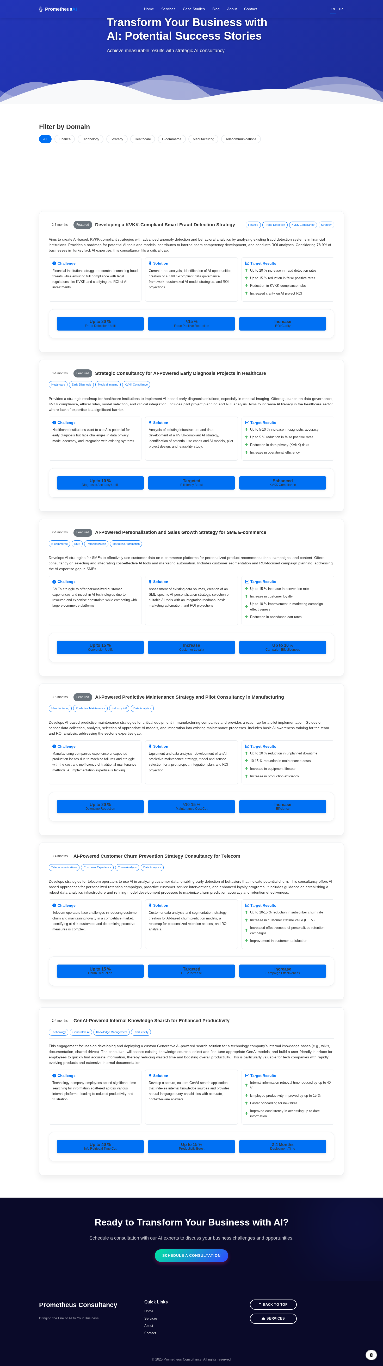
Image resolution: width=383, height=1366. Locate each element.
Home (149, 9)
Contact (250, 9)
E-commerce (171, 139)
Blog (216, 9)
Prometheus (61, 9)
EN (333, 9)
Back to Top (275, 1305)
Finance (65, 139)
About (232, 9)
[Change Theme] (372, 1355)
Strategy (116, 139)
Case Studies (194, 9)
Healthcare (143, 139)
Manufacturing (203, 139)
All (45, 139)
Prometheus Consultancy (78, 1304)
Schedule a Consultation (191, 1255)
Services (168, 9)
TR (341, 9)
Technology (90, 139)
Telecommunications (240, 139)
